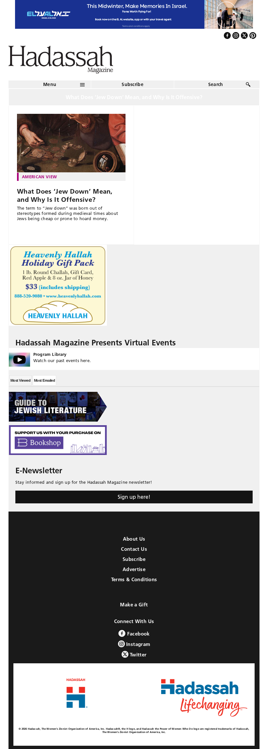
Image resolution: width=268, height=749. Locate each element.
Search (215, 84)
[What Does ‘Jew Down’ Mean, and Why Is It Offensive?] (71, 143)
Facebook (137, 634)
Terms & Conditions (134, 579)
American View (39, 176)
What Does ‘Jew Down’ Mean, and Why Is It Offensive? (65, 195)
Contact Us (134, 549)
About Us (134, 539)
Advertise (134, 569)
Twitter (137, 655)
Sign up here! (134, 497)
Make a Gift (134, 604)
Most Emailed (44, 380)
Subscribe (132, 84)
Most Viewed (20, 380)
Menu (49, 84)
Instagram (137, 644)
